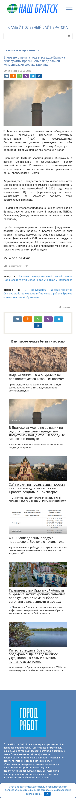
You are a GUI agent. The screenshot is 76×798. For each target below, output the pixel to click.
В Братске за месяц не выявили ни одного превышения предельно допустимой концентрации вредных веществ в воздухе (37, 433)
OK (47, 793)
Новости (34, 50)
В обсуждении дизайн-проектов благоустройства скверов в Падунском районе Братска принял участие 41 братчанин (38, 293)
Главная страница (15, 50)
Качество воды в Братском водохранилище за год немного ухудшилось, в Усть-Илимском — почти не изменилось (34, 656)
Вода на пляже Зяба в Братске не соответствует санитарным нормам (36, 377)
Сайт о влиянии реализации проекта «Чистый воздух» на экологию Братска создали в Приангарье (37, 488)
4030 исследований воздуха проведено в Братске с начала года (37, 540)
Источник (65, 307)
